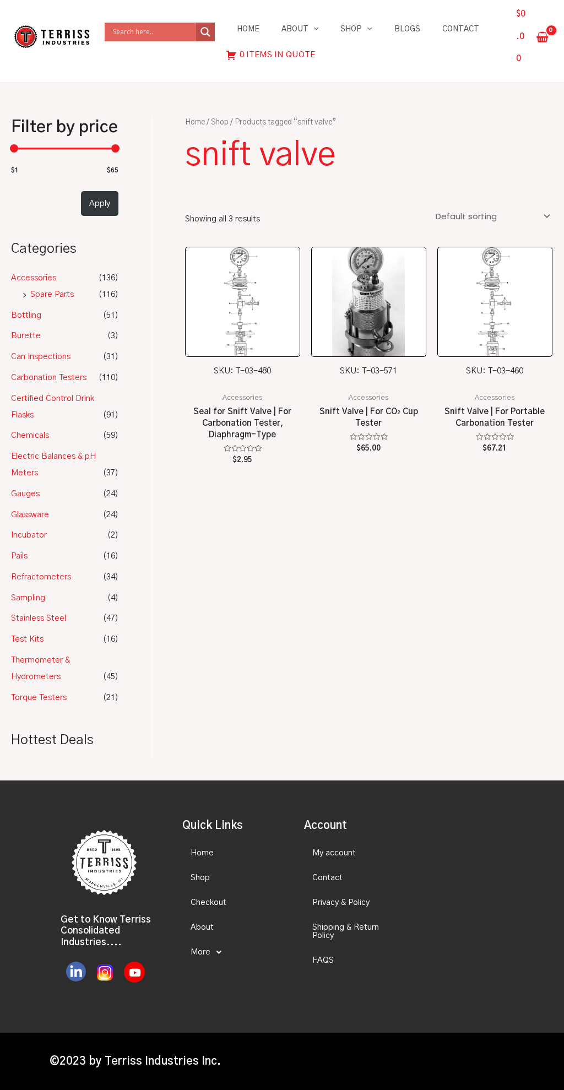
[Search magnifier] (205, 32)
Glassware (30, 515)
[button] (233, 952)
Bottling (26, 315)
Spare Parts (52, 294)
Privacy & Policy (341, 902)
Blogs (407, 29)
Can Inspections (40, 357)
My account (334, 853)
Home (248, 29)
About (294, 29)
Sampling (28, 598)
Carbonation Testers (48, 377)
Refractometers (41, 577)
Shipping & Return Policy (345, 931)
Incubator (29, 535)
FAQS (323, 960)
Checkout (208, 902)
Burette (26, 336)
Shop (351, 29)
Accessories (33, 278)
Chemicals (30, 435)
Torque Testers (39, 697)
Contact (460, 29)
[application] (313, 29)
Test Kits (27, 639)
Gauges (25, 494)
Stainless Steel (38, 618)
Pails (19, 556)
